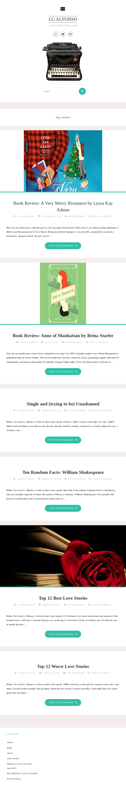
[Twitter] (63, 34)
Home (10, 742)
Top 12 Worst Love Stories (63, 666)
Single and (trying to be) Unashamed (63, 403)
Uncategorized (77, 411)
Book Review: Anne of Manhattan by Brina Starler (63, 335)
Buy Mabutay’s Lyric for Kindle (22, 773)
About (10, 753)
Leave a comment (102, 216)
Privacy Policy (14, 778)
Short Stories (13, 758)
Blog (9, 747)
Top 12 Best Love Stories (63, 598)
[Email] (70, 34)
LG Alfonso (63, 19)
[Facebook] (55, 34)
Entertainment (77, 216)
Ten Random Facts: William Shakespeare (63, 472)
